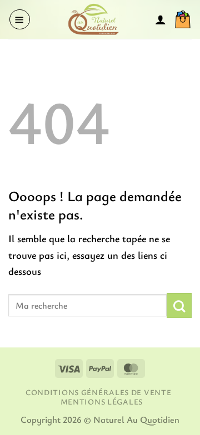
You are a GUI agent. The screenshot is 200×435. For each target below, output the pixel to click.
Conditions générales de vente (98, 392)
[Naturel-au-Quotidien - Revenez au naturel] (93, 19)
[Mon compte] (160, 19)
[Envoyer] (179, 305)
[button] (19, 19)
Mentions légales (102, 401)
